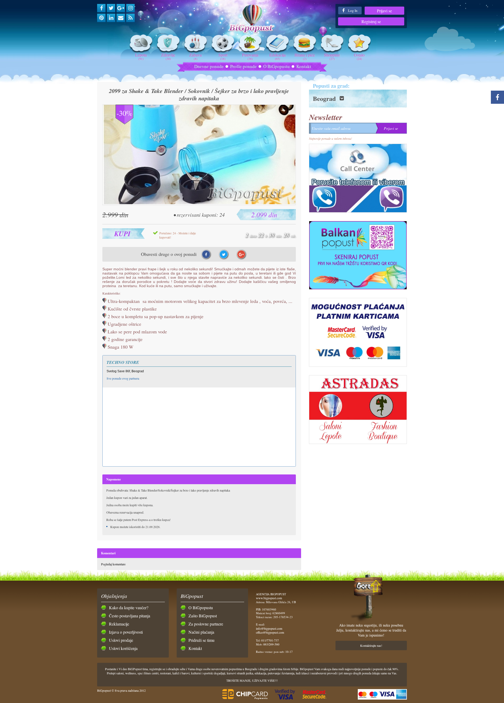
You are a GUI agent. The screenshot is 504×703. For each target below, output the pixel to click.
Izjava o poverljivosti (126, 632)
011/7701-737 (270, 640)
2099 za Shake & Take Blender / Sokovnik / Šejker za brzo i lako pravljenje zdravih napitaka (199, 94)
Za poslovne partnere (205, 624)
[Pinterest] (101, 18)
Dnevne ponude (209, 66)
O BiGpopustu (276, 66)
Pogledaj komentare (113, 564)
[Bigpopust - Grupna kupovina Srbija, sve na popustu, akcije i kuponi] (252, 19)
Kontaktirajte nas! (371, 645)
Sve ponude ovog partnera (123, 378)
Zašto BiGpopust (202, 615)
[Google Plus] (121, 8)
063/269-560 (271, 644)
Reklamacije (119, 624)
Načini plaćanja (201, 632)
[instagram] (130, 8)
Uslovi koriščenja (123, 648)
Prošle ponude (243, 66)
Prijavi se (384, 10)
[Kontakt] (121, 18)
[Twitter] (111, 8)
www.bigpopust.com (269, 598)
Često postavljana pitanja (129, 615)
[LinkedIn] (111, 18)
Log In (352, 10)
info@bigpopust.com (269, 628)
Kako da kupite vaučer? (128, 607)
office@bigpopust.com (270, 632)
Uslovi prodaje (121, 640)
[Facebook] (101, 8)
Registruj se (371, 21)
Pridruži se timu (201, 640)
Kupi (122, 233)
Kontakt (303, 66)
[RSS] (130, 18)
